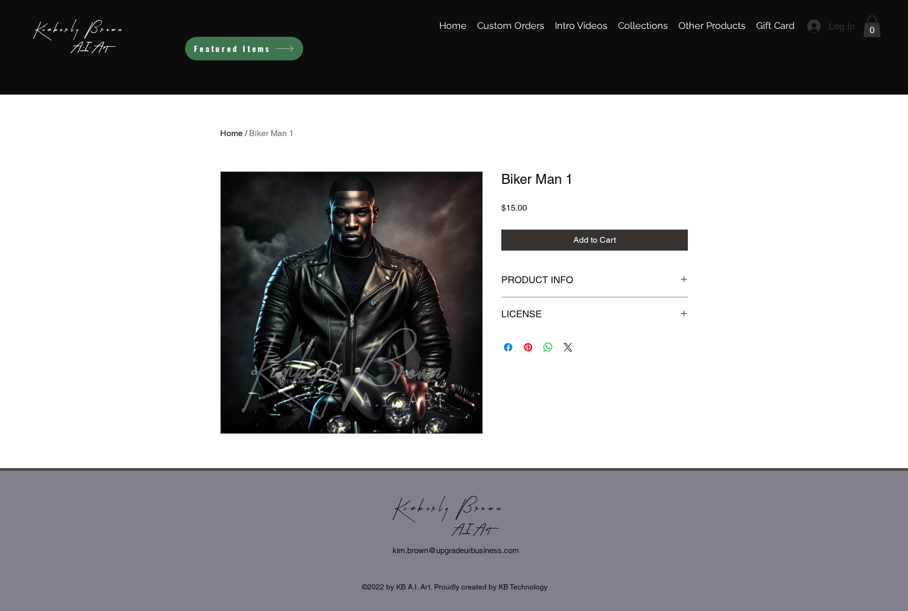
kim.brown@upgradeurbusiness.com (456, 550)
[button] (872, 26)
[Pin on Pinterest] (528, 347)
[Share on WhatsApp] (548, 347)
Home (231, 133)
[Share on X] (568, 347)
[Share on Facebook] (508, 347)
